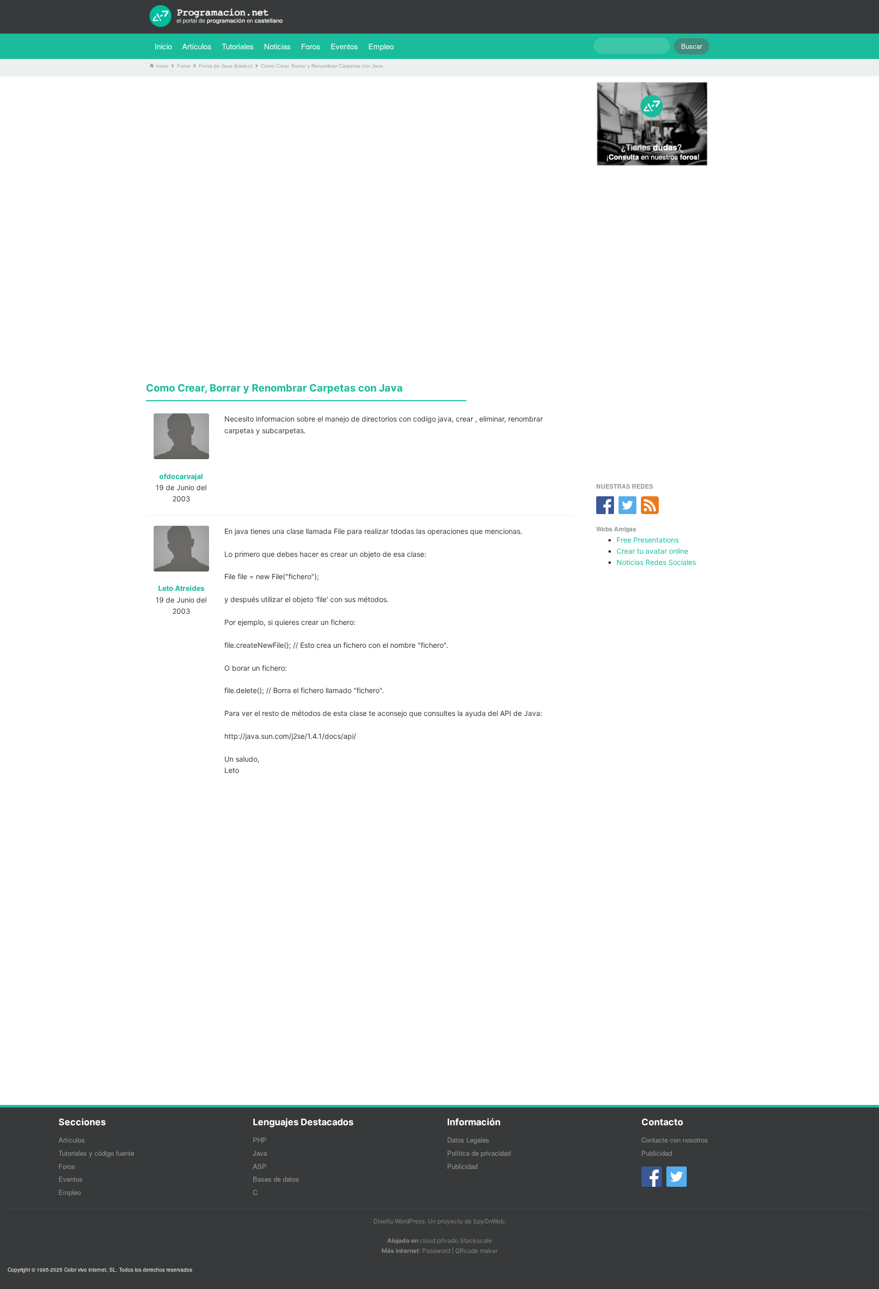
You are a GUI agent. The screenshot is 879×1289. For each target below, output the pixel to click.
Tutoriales (240, 45)
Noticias (277, 46)
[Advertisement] (359, 155)
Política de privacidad (479, 1153)
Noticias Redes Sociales (656, 562)
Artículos (197, 46)
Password (436, 1250)
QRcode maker (476, 1250)
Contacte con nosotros (674, 1140)
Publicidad (462, 1166)
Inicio (163, 46)
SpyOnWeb (488, 1221)
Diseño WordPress (399, 1221)
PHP (260, 1140)
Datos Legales (468, 1140)
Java (260, 1153)
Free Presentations (648, 539)
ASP (260, 1166)
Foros (310, 46)
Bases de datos (276, 1179)
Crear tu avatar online (652, 551)
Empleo (381, 46)
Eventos (344, 46)
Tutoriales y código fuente (96, 1153)
